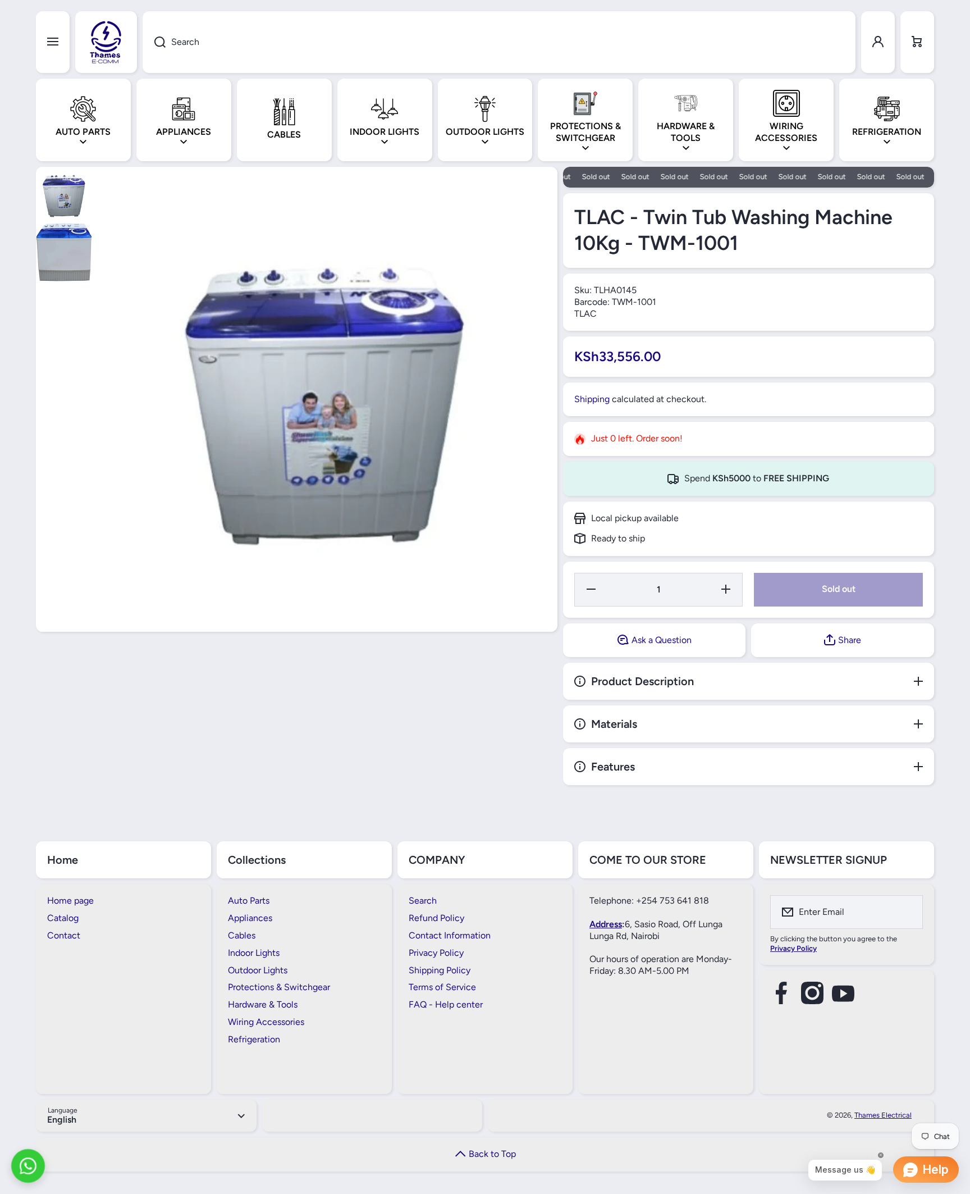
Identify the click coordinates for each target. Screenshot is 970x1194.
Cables (241, 935)
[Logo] (106, 42)
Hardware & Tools (263, 1004)
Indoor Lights (254, 952)
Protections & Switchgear (279, 987)
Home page (70, 900)
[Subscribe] (907, 912)
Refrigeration (254, 1039)
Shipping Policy (439, 970)
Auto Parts (248, 900)
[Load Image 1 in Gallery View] (64, 195)
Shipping (592, 399)
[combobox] (499, 42)
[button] (917, 42)
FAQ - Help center (446, 1004)
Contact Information (450, 935)
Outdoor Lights (257, 970)
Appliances (250, 918)
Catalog (63, 918)
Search (423, 900)
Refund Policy (436, 918)
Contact (63, 935)
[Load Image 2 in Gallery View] (64, 252)
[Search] (154, 42)
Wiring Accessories (266, 1022)
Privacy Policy (436, 952)
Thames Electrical (883, 1115)
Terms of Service (442, 987)
